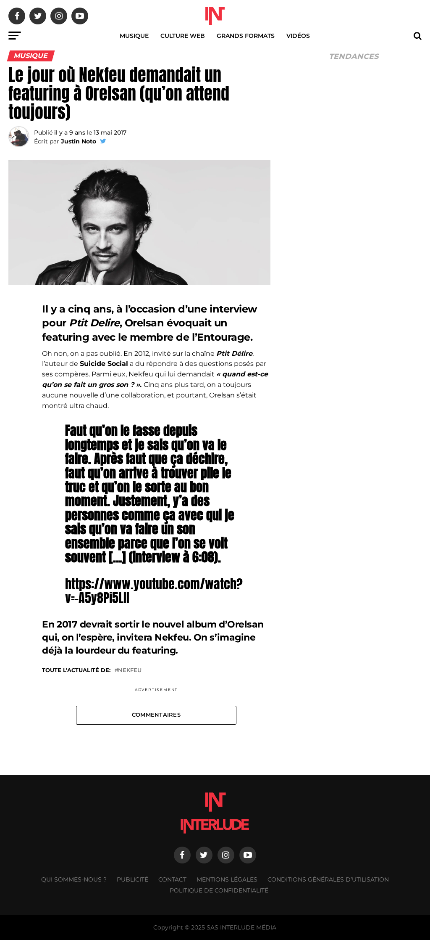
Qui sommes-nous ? (74, 879)
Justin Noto (78, 141)
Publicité (132, 879)
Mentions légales (227, 879)
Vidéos (298, 36)
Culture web (182, 36)
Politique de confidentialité (219, 890)
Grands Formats (246, 36)
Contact (172, 879)
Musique (134, 36)
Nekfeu (130, 670)
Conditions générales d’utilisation (328, 879)
